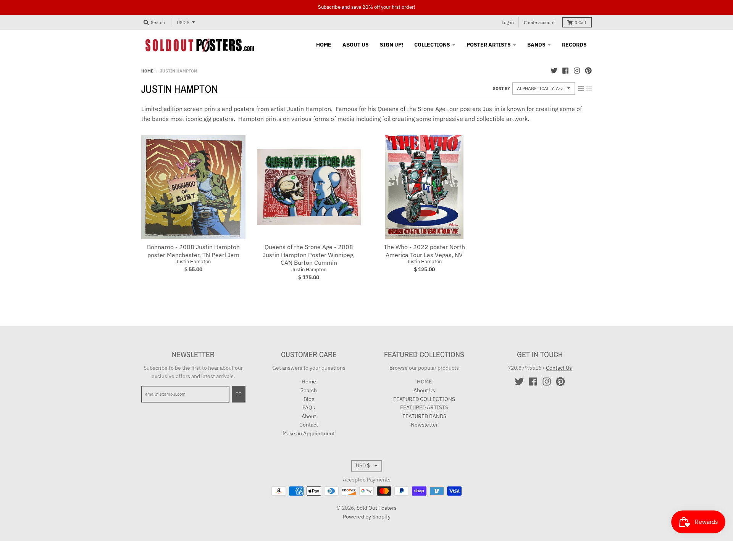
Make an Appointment (309, 433)
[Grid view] (581, 88)
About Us (424, 390)
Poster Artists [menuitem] (489, 44)
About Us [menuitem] (355, 44)
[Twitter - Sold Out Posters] (554, 70)
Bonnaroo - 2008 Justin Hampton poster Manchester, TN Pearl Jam (193, 251)
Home (147, 71)
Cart (580, 22)
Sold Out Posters (377, 507)
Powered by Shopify (367, 516)
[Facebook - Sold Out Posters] (565, 70)
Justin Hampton (193, 261)
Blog (309, 399)
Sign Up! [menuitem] (391, 44)
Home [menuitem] (323, 44)
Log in (508, 22)
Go (239, 393)
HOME (424, 381)
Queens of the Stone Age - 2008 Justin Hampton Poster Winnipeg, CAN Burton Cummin (309, 255)
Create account (539, 22)
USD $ (183, 22)
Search (308, 390)
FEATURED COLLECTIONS (424, 399)
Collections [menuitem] (432, 44)
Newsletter (424, 424)
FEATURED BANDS (424, 416)
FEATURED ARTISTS (424, 407)
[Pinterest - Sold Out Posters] (588, 70)
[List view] (589, 88)
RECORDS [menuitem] (574, 44)
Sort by (501, 88)
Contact (308, 424)
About (309, 416)
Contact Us (559, 367)
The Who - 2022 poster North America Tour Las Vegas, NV (424, 251)
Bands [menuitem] (536, 44)
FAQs (308, 407)
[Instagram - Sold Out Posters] (576, 70)
